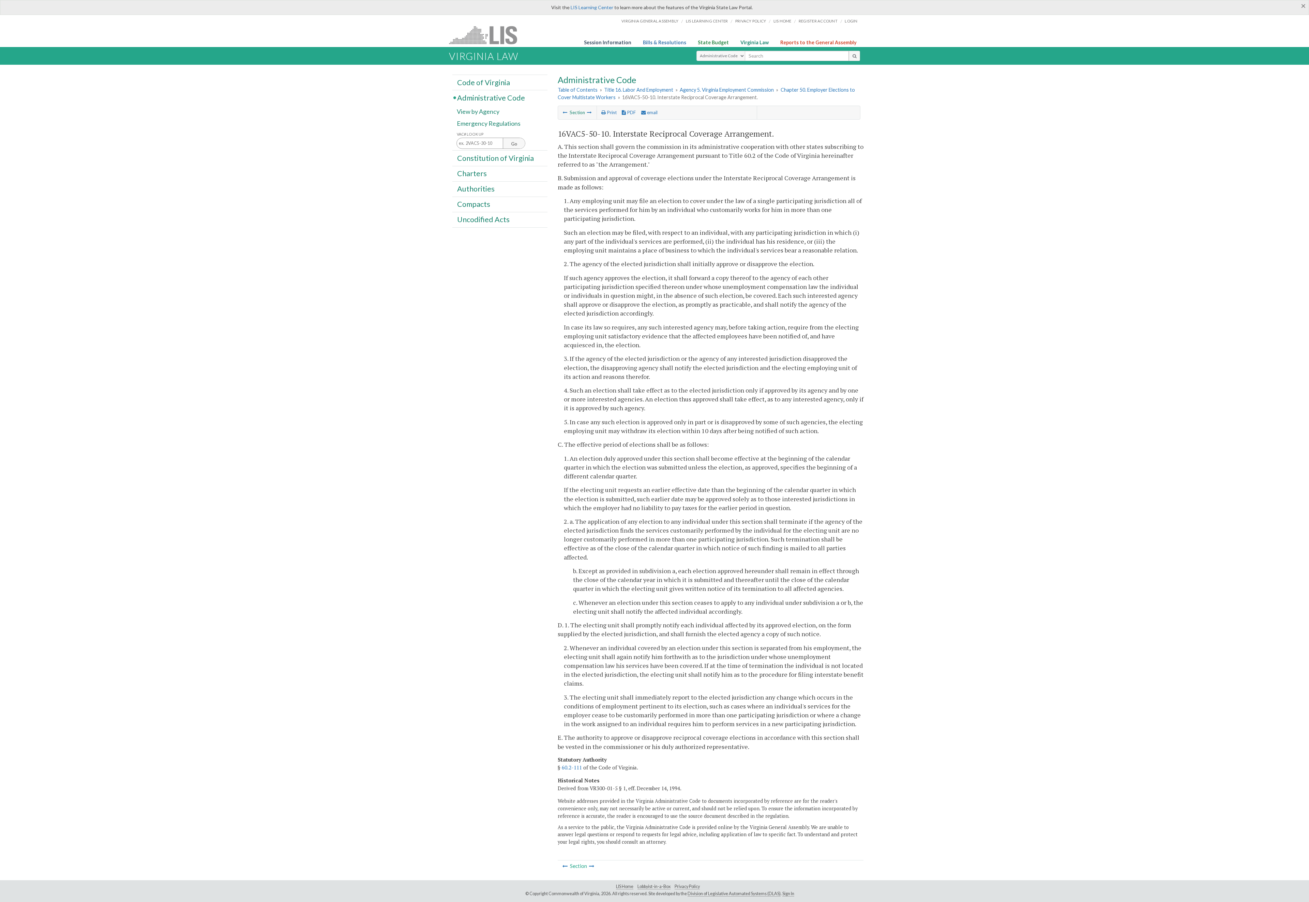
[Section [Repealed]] (589, 112)
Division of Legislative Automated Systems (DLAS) (734, 893)
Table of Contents (578, 90)
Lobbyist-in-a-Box (654, 886)
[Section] (565, 112)
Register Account (818, 21)
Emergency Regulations (489, 123)
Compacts (473, 204)
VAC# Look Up (470, 134)
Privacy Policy (750, 21)
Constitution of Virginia (495, 157)
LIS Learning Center (592, 7)
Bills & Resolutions (664, 42)
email (652, 112)
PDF (631, 112)
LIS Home (624, 886)
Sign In (788, 893)
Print (611, 112)
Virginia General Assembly (649, 21)
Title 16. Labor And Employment (638, 90)
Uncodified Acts (483, 219)
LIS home (782, 21)
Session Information (607, 42)
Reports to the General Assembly (818, 42)
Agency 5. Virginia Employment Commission (727, 90)
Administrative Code (491, 97)
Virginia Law (754, 42)
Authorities (476, 188)
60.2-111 (572, 767)
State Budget (713, 42)
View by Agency (478, 111)
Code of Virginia (483, 82)
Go (514, 144)
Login (851, 21)
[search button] (854, 56)
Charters (472, 173)
